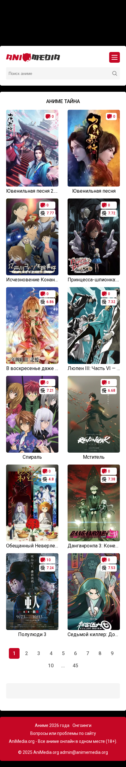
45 (75, 666)
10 (51, 666)
